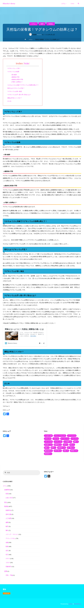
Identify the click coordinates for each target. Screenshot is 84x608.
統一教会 (71, 447)
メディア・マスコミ (12, 534)
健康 (42, 24)
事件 (7, 530)
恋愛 (5, 571)
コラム (33, 24)
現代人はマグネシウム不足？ (15, 88)
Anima (70, 604)
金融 (65, 450)
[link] (78, 3)
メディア (48, 441)
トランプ (74, 438)
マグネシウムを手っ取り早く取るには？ (19, 94)
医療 (7, 546)
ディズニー (65, 438)
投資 (47, 447)
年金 (72, 444)
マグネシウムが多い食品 (14, 91)
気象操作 (61, 447)
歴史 (5, 502)
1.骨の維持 (14, 74)
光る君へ (48, 444)
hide (26, 63)
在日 (65, 444)
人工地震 (67, 441)
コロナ (56, 438)
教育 (53, 447)
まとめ (9, 101)
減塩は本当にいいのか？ (14, 98)
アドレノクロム (59, 435)
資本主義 (57, 450)
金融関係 (7, 490)
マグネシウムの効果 (13, 71)
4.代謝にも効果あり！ (17, 81)
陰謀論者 (48, 453)
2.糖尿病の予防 (15, 77)
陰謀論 (50, 24)
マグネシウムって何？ (14, 68)
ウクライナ (72, 435)
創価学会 (57, 444)
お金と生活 (9, 497)
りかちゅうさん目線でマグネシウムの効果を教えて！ (23, 85)
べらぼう (48, 435)
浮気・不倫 (9, 575)
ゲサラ (48, 438)
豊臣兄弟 (48, 450)
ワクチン (58, 441)
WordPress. (77, 604)
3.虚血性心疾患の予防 (17, 79)
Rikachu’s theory (9, 3)
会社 (7, 550)
